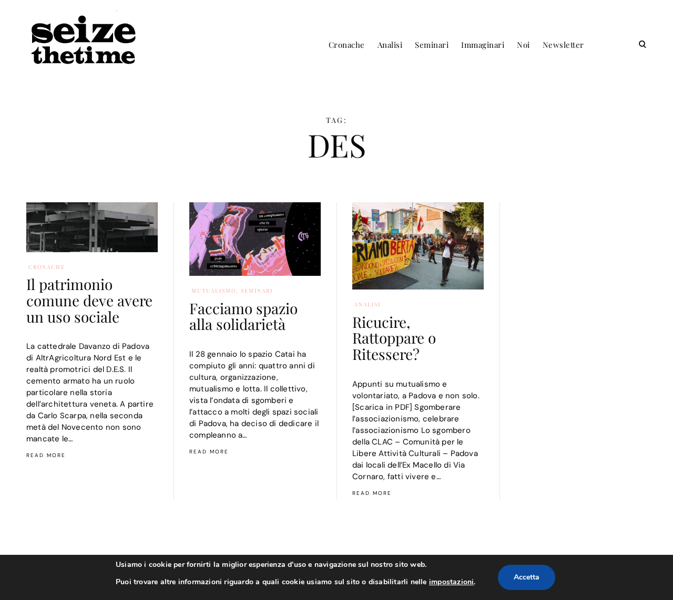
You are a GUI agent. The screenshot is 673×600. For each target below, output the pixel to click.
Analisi (390, 44)
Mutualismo (213, 290)
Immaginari (482, 44)
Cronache (347, 44)
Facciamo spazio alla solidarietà (243, 316)
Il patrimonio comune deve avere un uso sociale (89, 300)
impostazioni (451, 582)
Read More (46, 455)
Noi (523, 44)
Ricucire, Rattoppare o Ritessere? (394, 338)
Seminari (431, 44)
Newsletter (563, 44)
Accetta (526, 577)
